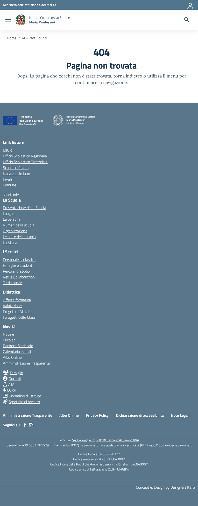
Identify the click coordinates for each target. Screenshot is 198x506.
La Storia (10, 242)
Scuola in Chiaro (15, 167)
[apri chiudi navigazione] (8, 20)
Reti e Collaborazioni (19, 277)
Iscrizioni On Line (16, 173)
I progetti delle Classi (19, 317)
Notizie (8, 334)
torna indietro (127, 76)
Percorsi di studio (16, 271)
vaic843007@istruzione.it (79, 445)
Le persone (12, 219)
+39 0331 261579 (35, 445)
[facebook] (25, 425)
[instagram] (31, 425)
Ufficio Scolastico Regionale (25, 156)
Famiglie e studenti (18, 265)
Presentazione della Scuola (24, 208)
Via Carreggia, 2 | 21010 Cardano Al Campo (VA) (105, 440)
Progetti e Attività (17, 311)
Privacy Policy (97, 415)
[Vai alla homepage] (21, 19)
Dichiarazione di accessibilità (140, 415)
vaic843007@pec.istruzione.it (170, 445)
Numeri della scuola (18, 225)
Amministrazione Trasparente (26, 363)
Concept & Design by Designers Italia (165, 487)
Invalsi (8, 179)
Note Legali (180, 415)
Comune (9, 185)
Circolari (9, 340)
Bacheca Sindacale (18, 346)
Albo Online (12, 357)
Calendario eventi (17, 351)
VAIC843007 (116, 459)
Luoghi (8, 213)
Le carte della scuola (19, 236)
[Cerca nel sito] (186, 20)
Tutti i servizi (12, 283)
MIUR (7, 150)
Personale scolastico (19, 259)
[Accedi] (190, 5)
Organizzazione (15, 231)
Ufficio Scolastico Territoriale (25, 162)
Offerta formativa (17, 300)
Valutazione (12, 306)
